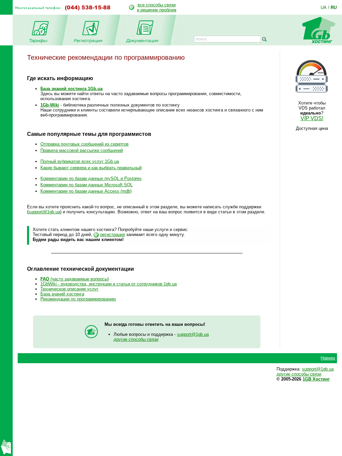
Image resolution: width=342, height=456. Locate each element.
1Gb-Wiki (49, 104)
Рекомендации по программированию (78, 298)
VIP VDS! (312, 118)
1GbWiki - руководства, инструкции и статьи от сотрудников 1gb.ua (108, 283)
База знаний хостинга (62, 293)
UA (324, 7)
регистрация (112, 234)
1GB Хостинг (316, 379)
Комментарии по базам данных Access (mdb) (86, 191)
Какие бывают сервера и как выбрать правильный (91, 167)
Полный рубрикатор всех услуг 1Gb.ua (79, 161)
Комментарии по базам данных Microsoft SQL (86, 184)
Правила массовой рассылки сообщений (81, 150)
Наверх (328, 358)
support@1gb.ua (44, 211)
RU (334, 7)
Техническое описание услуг (69, 288)
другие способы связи (136, 339)
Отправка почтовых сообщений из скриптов (84, 144)
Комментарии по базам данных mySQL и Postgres (91, 178)
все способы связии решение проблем (156, 7)
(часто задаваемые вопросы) (74, 278)
